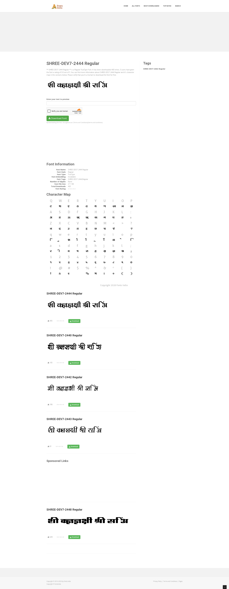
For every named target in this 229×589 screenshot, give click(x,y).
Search (178, 6)
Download (75, 321)
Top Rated (167, 6)
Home (126, 6)
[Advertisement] (114, 31)
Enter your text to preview (58, 99)
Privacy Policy (157, 581)
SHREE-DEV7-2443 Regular (64, 419)
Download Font (59, 118)
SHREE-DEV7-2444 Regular (64, 293)
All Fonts (136, 6)
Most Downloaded (151, 6)
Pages (180, 581)
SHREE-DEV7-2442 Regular (64, 377)
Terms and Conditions (170, 581)
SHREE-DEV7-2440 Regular (64, 335)
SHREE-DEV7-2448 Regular (64, 509)
